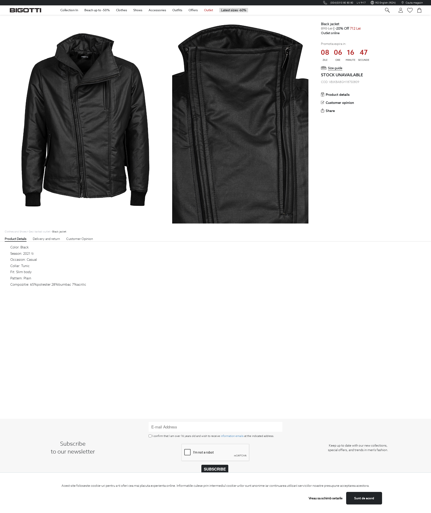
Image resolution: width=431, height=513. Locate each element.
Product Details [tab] (15, 239)
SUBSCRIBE (215, 469)
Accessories (157, 10)
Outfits (177, 10)
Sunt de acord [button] (364, 498)
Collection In (69, 10)
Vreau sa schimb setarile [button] (326, 498)
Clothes (121, 10)
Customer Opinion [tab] (79, 239)
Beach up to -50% (97, 10)
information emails (232, 436)
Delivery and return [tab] (46, 239)
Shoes (137, 10)
